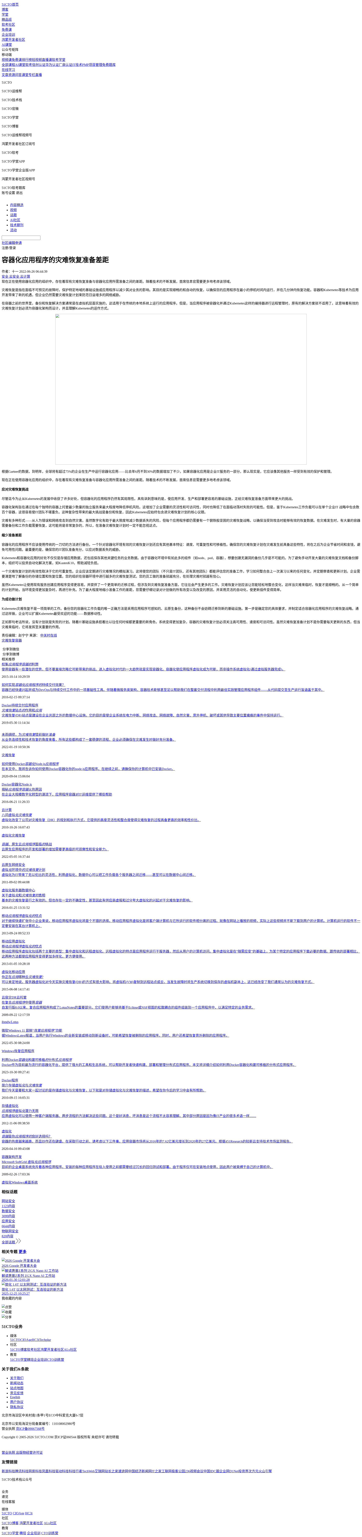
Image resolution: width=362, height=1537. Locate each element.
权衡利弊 (20, 664)
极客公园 (178, 1471)
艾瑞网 (100, 1471)
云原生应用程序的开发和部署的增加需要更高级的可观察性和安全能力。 (55, 849)
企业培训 (8, 34)
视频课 (7, 60)
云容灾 (7, 997)
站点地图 (16, 1388)
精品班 (7, 19)
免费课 (7, 29)
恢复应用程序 (24, 1051)
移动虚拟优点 (22, 916)
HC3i (35, 1340)
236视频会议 (194, 1471)
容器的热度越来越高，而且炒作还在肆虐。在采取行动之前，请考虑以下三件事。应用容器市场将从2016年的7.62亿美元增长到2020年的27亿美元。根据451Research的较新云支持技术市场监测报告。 (147, 1141)
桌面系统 (31, 1182)
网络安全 (18, 865)
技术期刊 (16, 225)
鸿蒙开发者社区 (13, 39)
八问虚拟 (17, 815)
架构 (11, 1157)
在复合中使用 (22, 1002)
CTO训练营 (55, 1359)
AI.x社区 (70, 1349)
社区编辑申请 (12, 243)
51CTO (15, 1340)
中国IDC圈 (211, 1471)
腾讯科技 (21, 1471)
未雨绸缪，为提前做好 (28, 734)
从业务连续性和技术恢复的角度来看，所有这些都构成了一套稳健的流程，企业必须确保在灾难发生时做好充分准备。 (89, 739)
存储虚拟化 (10, 1106)
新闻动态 (16, 1383)
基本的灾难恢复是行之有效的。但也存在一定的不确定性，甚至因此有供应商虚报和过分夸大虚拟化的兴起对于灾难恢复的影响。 (97, 900)
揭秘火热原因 (22, 789)
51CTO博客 (18, 1349)
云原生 (7, 865)
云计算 (7, 810)
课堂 (25, 75)
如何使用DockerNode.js (30, 764)
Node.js (27, 784)
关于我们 (16, 1378)
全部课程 (8, 65)
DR (14, 997)
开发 (18, 1157)
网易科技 (35, 1471)
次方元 (253, 1471)
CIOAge (26, 1340)
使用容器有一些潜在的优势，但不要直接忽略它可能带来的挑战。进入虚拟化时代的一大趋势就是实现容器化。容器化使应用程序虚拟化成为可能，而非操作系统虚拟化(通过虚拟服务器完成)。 (143, 669)
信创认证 (38, 65)
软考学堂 (58, 60)
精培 (30, 1359)
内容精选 (16, 205)
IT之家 (157, 1471)
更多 (23, 1251)
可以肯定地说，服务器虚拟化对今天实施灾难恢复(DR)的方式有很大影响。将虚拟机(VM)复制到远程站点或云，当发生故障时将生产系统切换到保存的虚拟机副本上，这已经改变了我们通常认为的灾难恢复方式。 (158, 982)
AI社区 (15, 220)
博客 (5, 9)
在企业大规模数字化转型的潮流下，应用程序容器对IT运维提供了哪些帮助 (57, 794)
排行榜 (27, 60)
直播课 (47, 60)
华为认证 (52, 65)
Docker (7, 705)
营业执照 (9, 1452)
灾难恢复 (8, 640)
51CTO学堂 (18, 1359)
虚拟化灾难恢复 (13, 835)
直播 (38, 75)
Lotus (14, 1022)
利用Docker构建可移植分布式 (37, 1060)
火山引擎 (265, 1471)
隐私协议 (16, 1407)
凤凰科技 (48, 1471)
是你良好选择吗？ (27, 1136)
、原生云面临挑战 (27, 844)
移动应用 (8, 941)
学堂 (5, 14)
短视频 (37, 60)
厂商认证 (65, 65)
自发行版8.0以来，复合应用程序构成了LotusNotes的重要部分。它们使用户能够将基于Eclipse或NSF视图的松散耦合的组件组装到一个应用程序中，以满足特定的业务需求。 (128, 1007)
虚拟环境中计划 (23, 870)
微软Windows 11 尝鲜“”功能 (32, 1030)
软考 (28, 65)
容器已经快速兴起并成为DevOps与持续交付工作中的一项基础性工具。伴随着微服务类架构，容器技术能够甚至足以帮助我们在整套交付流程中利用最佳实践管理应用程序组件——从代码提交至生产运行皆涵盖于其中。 (163, 690)
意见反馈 (16, 1393)
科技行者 (75, 1471)
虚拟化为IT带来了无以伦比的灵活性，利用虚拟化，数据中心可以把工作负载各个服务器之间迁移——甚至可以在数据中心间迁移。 (99, 875)
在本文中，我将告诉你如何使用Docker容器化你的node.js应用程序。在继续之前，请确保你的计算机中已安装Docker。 (88, 769)
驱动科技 (62, 1471)
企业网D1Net (228, 1471)
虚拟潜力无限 (20, 1111)
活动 (13, 230)
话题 (13, 215)
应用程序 (31, 705)
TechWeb (88, 1471)
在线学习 (8, 70)
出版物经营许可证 (29, 1452)
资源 (11, 75)
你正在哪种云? (22, 977)
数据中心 (28, 890)
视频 (13, 210)
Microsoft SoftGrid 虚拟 (26, 1162)
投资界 (243, 1471)
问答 (18, 75)
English (15, 1397)
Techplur (45, 1340)
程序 (15, 1080)
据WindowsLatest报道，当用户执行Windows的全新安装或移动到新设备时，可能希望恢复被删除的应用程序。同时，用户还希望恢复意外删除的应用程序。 (115, 1035)
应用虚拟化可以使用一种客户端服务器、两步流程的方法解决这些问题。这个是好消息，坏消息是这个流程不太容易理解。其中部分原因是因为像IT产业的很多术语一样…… (129, 1116)
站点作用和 (22, 710)
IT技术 (77, 65)
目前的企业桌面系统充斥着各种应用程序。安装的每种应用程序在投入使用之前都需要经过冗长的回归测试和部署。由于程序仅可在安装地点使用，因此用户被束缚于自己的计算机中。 (137, 1167)
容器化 (17, 784)
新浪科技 (8, 1471)
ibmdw (6, 1022)
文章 (5, 75)
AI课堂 (7, 44)
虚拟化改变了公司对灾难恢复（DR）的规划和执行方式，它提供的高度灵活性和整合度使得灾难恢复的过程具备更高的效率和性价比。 (101, 820)
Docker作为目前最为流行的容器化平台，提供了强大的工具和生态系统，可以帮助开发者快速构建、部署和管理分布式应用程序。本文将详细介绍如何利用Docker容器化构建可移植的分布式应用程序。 (149, 1065)
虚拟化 (7, 890)
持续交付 (18, 705)
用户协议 (16, 1402)
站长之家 (111, 1471)
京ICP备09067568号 (30, 1428)
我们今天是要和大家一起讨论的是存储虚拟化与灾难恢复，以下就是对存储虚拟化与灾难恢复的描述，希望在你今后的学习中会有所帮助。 (104, 1090)
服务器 (17, 890)
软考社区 (8, 24)
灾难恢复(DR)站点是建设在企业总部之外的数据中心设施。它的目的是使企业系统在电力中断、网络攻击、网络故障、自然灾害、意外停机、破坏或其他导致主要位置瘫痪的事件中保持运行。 (142, 715)
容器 (18, 640)
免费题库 (109, 65)
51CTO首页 (10, 4)
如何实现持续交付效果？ (33, 685)
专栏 (31, 75)
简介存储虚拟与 (22, 1085)
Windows (8, 1051)
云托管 (22, 997)
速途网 (123, 1471)
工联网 (167, 1471)
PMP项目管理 (92, 65)
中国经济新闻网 (140, 1471)
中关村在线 (48, 635)
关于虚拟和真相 (23, 895)
